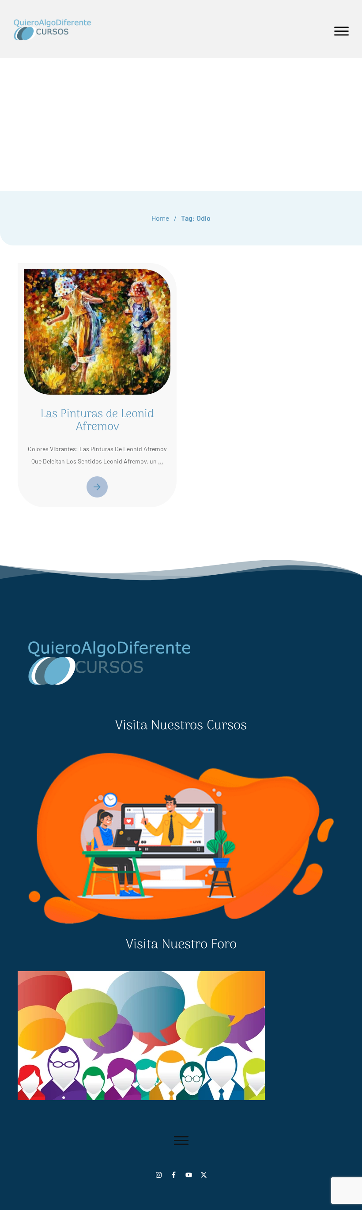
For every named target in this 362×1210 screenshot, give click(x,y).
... (160, 461)
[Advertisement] (181, 124)
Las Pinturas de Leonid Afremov (97, 421)
